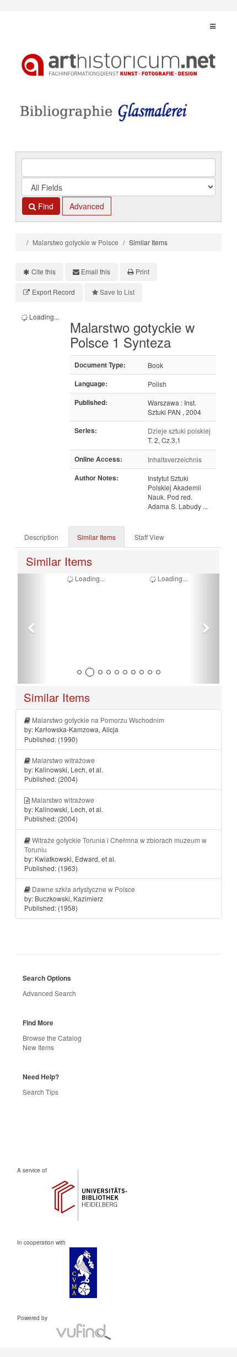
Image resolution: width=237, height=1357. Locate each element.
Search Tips (40, 1091)
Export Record (53, 291)
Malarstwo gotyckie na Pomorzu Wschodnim (98, 720)
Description (41, 537)
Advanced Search (49, 993)
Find (44, 206)
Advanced (86, 206)
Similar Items (96, 537)
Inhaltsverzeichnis (175, 459)
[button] (33, 629)
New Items (38, 1047)
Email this (95, 271)
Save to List (117, 291)
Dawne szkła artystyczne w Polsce (83, 889)
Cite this (43, 271)
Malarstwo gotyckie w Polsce (75, 242)
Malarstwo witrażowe (63, 760)
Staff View (149, 537)
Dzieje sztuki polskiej (179, 430)
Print (142, 271)
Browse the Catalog (52, 1037)
